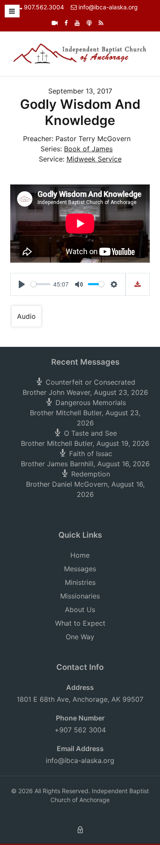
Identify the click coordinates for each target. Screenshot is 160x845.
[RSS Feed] (101, 22)
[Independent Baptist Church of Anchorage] (80, 52)
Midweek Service (94, 159)
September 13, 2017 (80, 91)
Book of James (88, 149)
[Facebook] (66, 22)
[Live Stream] (55, 22)
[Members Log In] (80, 829)
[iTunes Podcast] (89, 22)
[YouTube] (77, 22)
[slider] (40, 284)
